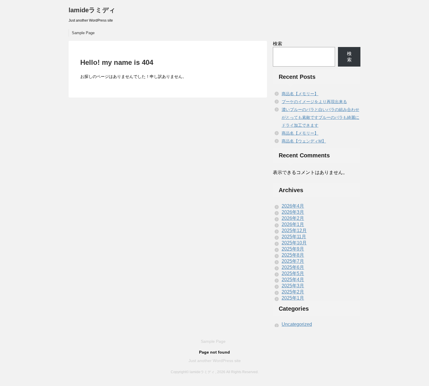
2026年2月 (293, 218)
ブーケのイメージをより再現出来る (314, 101)
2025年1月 (293, 297)
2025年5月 (293, 273)
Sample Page (83, 33)
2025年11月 (294, 236)
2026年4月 (293, 206)
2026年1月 (293, 224)
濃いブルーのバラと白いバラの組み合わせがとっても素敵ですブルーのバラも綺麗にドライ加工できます (320, 117)
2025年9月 (293, 248)
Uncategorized (297, 324)
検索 (277, 43)
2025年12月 (294, 230)
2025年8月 (293, 255)
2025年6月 (293, 267)
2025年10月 (294, 242)
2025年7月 (293, 261)
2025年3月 (293, 285)
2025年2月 (293, 291)
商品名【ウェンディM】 (304, 141)
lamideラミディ (92, 10)
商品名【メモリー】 (300, 93)
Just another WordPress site (215, 360)
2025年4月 (293, 279)
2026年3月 (293, 212)
